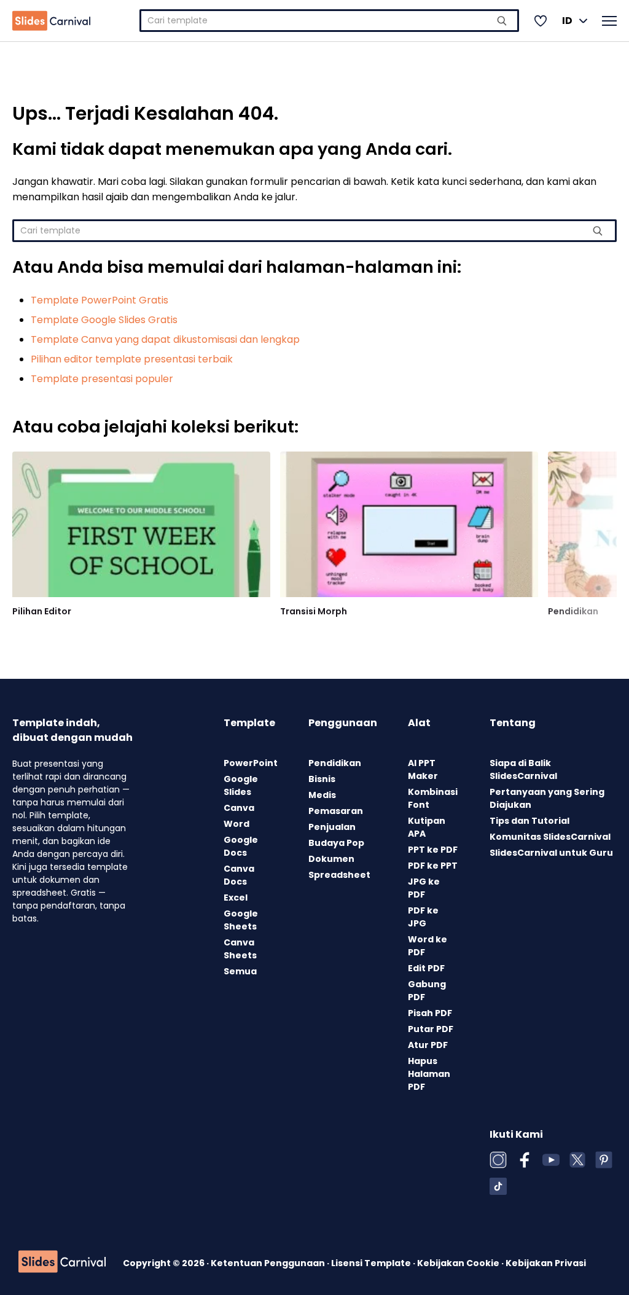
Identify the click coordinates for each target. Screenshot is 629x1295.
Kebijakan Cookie (459, 1263)
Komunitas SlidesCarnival (550, 837)
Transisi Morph (313, 611)
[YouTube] (551, 1159)
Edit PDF (426, 968)
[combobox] (329, 20)
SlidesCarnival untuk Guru (551, 853)
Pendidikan (573, 611)
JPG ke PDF (424, 888)
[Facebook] (524, 1159)
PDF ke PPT (433, 865)
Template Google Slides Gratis (104, 320)
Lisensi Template (372, 1263)
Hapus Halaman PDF (429, 1074)
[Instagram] (498, 1159)
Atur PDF (428, 1045)
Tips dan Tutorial (529, 821)
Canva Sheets (240, 948)
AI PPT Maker (423, 769)
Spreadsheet (339, 875)
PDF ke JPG (423, 916)
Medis (322, 795)
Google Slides (241, 785)
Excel (236, 897)
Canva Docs (239, 875)
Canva (239, 808)
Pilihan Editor (41, 611)
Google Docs (241, 846)
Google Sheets (241, 920)
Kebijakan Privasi (546, 1263)
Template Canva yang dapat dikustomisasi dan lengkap (165, 339)
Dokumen (331, 859)
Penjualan (332, 827)
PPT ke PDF (433, 849)
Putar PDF (430, 1029)
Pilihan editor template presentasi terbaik (132, 359)
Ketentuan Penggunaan (269, 1263)
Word (236, 824)
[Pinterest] (603, 1159)
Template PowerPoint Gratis (99, 300)
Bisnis (321, 779)
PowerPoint (251, 763)
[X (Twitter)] (577, 1159)
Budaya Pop (336, 843)
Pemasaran (335, 811)
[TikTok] (498, 1186)
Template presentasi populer (102, 379)
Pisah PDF (430, 1013)
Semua (240, 971)
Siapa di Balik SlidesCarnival (523, 769)
